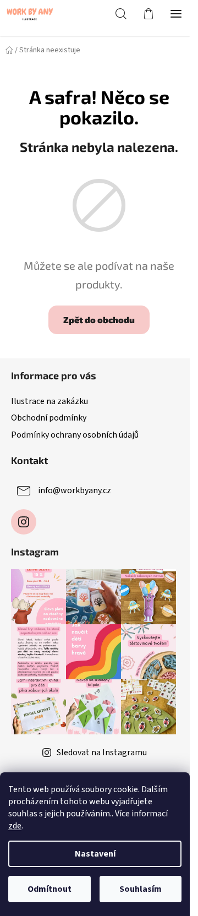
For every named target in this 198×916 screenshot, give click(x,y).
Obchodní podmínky (48, 418)
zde (14, 826)
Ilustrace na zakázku (49, 401)
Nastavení (95, 854)
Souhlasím (140, 889)
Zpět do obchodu (99, 319)
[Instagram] (23, 522)
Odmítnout (50, 889)
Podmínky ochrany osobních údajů (75, 435)
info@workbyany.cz (74, 490)
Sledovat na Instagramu (102, 752)
